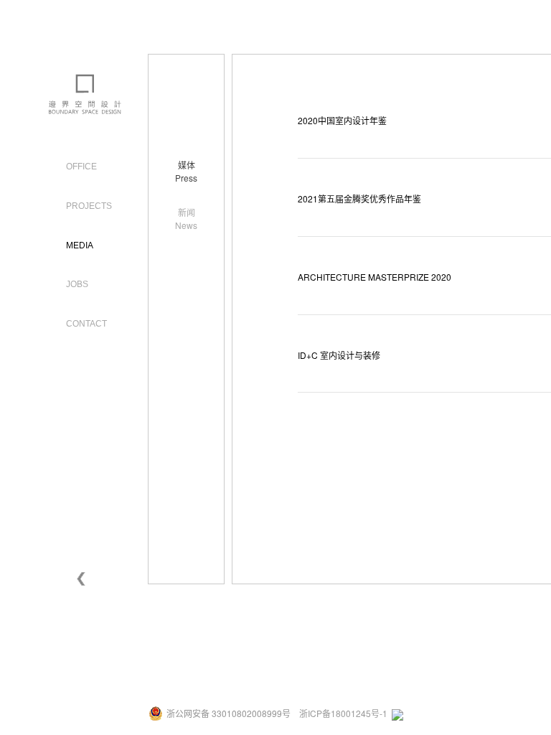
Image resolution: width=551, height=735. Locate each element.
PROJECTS (89, 206)
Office (81, 166)
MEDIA (79, 245)
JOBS (77, 284)
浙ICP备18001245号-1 (343, 713)
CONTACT (86, 324)
